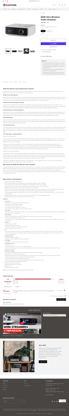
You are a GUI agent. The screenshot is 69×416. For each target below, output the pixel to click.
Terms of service (44, 413)
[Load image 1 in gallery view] (8, 51)
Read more (43, 361)
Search (25, 383)
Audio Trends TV (27, 385)
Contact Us (5, 385)
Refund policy (38, 413)
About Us (5, 387)
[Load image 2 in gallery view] (14, 51)
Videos (24, 82)
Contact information (32, 413)
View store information (46, 51)
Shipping (47, 26)
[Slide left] (4, 51)
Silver (43, 31)
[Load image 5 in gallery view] (32, 51)
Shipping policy (50, 413)
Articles (4, 383)
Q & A (20, 82)
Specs (11, 82)
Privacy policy (25, 413)
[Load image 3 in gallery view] (20, 51)
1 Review (47, 22)
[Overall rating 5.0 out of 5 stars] (43, 22)
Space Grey (49, 31)
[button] (59, 5)
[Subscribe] (23, 401)
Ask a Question (61, 299)
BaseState (20, 413)
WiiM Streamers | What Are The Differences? (51, 315)
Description (5, 82)
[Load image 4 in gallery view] (26, 51)
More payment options (53, 46)
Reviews (15, 82)
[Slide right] (36, 51)
